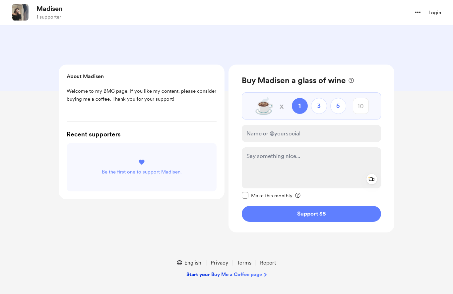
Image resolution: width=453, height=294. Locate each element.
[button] (418, 12)
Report (268, 263)
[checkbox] (267, 195)
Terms (244, 263)
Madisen (49, 9)
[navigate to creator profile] (20, 12)
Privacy (219, 263)
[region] (311, 148)
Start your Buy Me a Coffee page (224, 274)
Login (434, 13)
